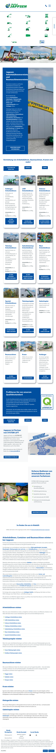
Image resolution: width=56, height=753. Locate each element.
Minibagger (42, 552)
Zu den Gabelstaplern (44, 330)
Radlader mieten (9, 677)
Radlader (29, 562)
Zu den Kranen (28, 378)
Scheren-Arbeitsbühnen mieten (13, 623)
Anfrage (28, 167)
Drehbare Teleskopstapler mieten (13, 653)
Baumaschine (20, 584)
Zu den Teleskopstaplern (28, 330)
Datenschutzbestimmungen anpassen (40, 529)
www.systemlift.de (15, 451)
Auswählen (3, 750)
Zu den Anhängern (44, 377)
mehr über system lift (11, 457)
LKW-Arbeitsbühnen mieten (12, 620)
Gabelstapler (6, 715)
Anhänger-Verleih (28, 592)
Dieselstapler (6, 549)
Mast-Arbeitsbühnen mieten (12, 632)
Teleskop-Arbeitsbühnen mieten (13, 626)
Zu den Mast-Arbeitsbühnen (45, 277)
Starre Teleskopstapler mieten (12, 650)
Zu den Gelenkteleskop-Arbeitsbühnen (28, 276)
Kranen (30, 691)
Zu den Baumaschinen (11, 377)
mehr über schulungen (39, 512)
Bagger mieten (8, 674)
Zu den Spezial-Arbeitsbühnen (11, 330)
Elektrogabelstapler (36, 547)
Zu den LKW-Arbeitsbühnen (28, 222)
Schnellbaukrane (33, 549)
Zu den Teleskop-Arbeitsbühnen (11, 276)
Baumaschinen (40, 567)
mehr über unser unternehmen (15, 148)
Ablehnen (45, 750)
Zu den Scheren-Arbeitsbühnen (45, 222)
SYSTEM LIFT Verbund (25, 585)
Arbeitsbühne (27, 584)
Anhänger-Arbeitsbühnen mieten (13, 617)
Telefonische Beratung (11, 168)
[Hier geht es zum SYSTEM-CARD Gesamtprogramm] (54, 26)
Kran (35, 584)
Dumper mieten (9, 680)
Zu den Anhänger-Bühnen (11, 221)
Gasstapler (44, 547)
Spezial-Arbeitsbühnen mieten (13, 635)
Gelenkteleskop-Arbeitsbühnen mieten (15, 629)
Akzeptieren (51, 750)
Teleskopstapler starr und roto (17, 549)
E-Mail (45, 167)
